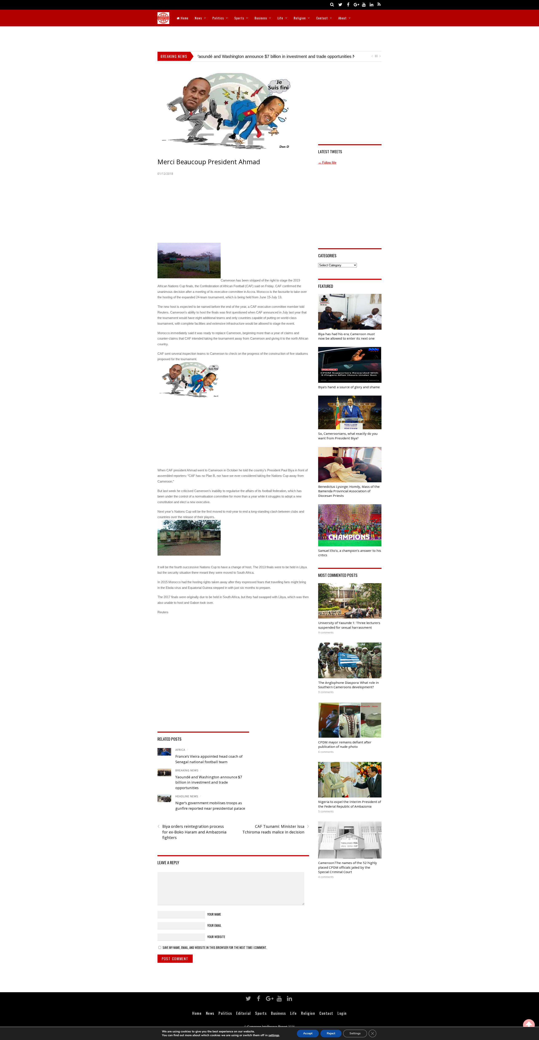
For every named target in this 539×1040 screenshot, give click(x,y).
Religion (300, 18)
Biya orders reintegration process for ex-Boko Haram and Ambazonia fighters (191, 832)
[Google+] (356, 4)
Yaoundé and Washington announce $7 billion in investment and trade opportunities (208, 782)
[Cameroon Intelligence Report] (163, 21)
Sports (239, 18)
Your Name (214, 914)
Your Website (216, 936)
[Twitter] (340, 4)
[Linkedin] (371, 4)
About (342, 18)
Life (280, 18)
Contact (322, 18)
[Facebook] (348, 4)
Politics (218, 18)
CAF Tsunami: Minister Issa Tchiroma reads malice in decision (275, 829)
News (198, 18)
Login (342, 1013)
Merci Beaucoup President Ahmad (208, 161)
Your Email (214, 925)
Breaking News (187, 770)
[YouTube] (364, 4)
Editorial (243, 1013)
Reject (331, 1033)
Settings (355, 1033)
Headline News (186, 796)
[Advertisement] (269, 37)
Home (184, 18)
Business (261, 18)
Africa (180, 750)
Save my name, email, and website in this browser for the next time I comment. (215, 947)
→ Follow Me (327, 162)
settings (273, 1035)
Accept (307, 1033)
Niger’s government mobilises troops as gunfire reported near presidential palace (273, 56)
